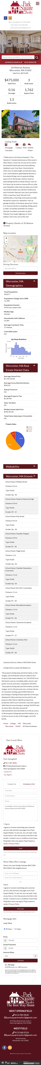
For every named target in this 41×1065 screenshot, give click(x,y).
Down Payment (9, 944)
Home (5, 723)
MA (19, 723)
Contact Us (8, 772)
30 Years (8, 929)
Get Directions (20, 273)
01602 (18, 726)
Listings (13, 723)
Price (5, 937)
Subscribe (20, 909)
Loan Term (7, 923)
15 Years (17, 929)
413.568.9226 (23, 25)
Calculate (20, 960)
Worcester (27, 723)
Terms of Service (34, 852)
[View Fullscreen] (6, 246)
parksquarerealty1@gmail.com (20, 28)
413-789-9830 (11, 763)
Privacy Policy (14, 843)
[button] (37, 57)
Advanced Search (12, 62)
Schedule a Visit (29, 784)
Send (20, 848)
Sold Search (29, 62)
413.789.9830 (25, 22)
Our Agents (8, 775)
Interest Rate (8, 952)
